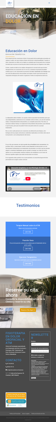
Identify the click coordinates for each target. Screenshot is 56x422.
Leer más (28, 232)
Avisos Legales (26, 413)
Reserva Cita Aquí (27, 310)
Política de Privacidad (15, 413)
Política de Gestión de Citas (38, 413)
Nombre (33, 341)
